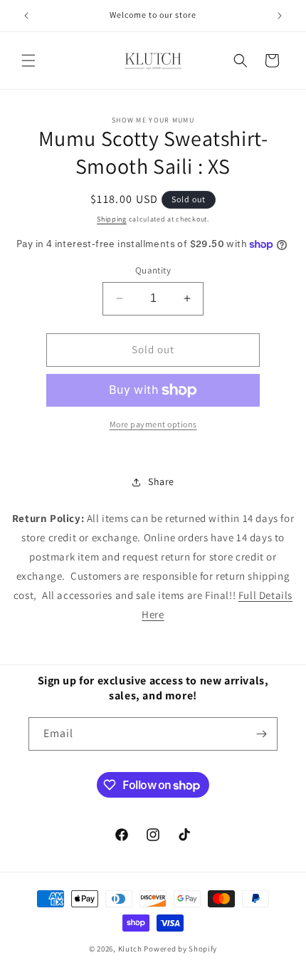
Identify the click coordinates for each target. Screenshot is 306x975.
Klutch (130, 949)
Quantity (153, 270)
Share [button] (161, 481)
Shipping (112, 219)
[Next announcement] (279, 15)
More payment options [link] (153, 424)
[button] (28, 60)
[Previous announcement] (26, 15)
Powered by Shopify (180, 949)
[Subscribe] (261, 734)
